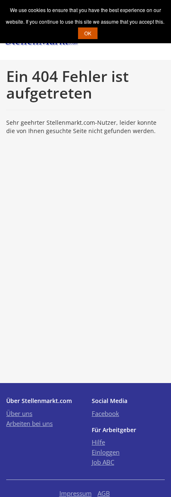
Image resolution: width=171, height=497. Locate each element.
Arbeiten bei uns (29, 423)
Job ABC (103, 462)
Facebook (105, 413)
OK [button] (87, 33)
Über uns (19, 413)
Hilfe (98, 442)
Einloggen (106, 452)
